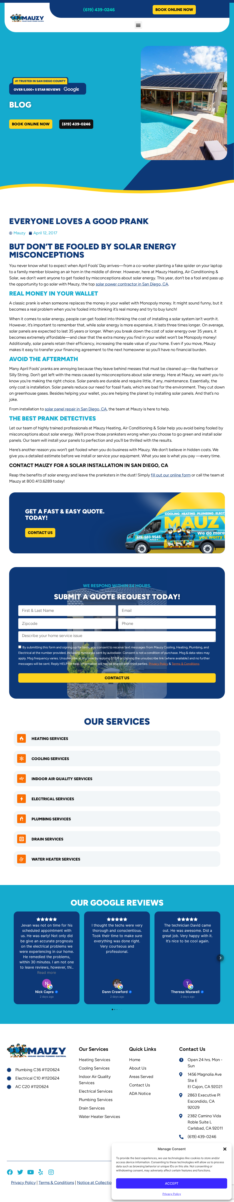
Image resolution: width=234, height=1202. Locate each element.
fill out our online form (171, 475)
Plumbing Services (51, 819)
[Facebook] (10, 1172)
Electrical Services (53, 799)
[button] (225, 1149)
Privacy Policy (171, 1194)
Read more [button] (46, 972)
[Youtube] (30, 1172)
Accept (171, 1183)
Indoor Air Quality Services (62, 779)
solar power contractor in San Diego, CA (132, 284)
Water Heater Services (56, 859)
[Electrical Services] (21, 798)
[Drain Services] (21, 839)
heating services (50, 738)
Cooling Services (50, 758)
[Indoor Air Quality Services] (21, 778)
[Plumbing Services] (21, 818)
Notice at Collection (95, 1182)
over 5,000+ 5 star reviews (37, 90)
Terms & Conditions (185, 664)
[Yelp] (41, 1172)
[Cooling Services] (21, 758)
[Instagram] (51, 1172)
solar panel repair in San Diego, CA (76, 409)
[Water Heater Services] (21, 859)
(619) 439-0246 (99, 9)
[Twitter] (20, 1172)
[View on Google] (46, 983)
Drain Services (47, 839)
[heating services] (21, 738)
